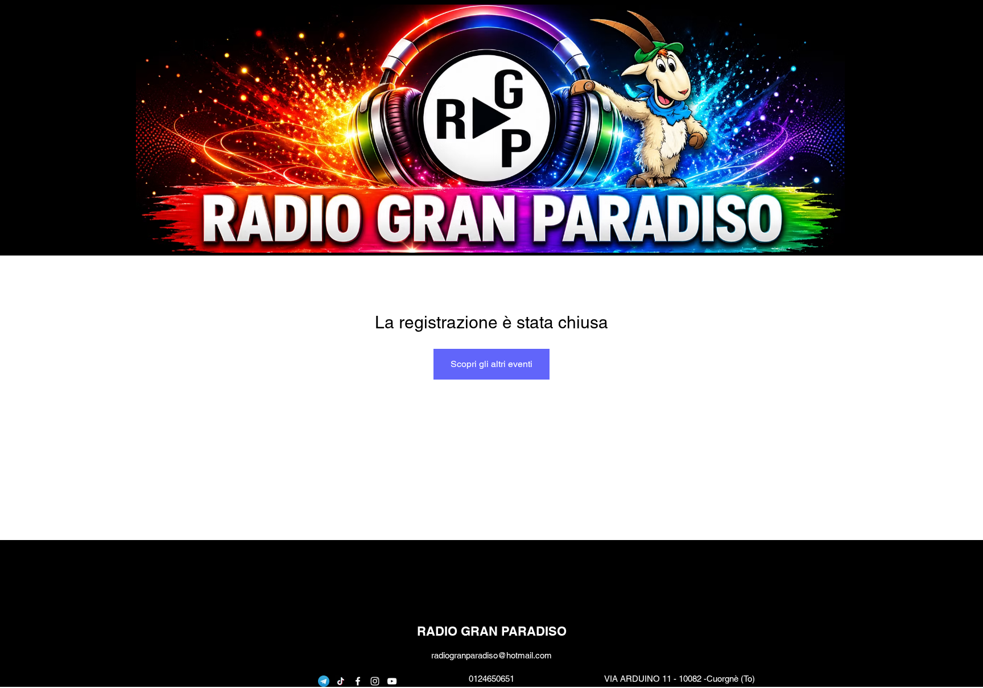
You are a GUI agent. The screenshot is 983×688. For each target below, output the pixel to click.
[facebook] (358, 681)
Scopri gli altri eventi (491, 364)
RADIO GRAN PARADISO (492, 631)
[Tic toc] (340, 681)
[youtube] (392, 681)
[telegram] (323, 681)
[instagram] (375, 681)
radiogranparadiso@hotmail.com (491, 655)
